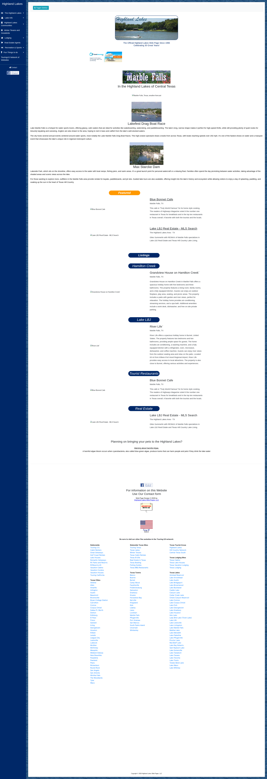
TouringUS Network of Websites (10, 58)
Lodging (7, 38)
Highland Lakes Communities (9, 24)
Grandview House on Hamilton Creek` (174, 272)
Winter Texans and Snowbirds (10, 31)
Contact (14, 67)
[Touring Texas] (13, 72)
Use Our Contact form (146, 494)
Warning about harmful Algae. (146, 448)
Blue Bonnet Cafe (161, 199)
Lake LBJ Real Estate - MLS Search (173, 228)
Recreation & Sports (13, 48)
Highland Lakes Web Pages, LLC (152, 773)
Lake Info (8, 18)
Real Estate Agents (12, 43)
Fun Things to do (10, 52)
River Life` (156, 326)
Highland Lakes (12, 3)
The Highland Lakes (12, 13)
